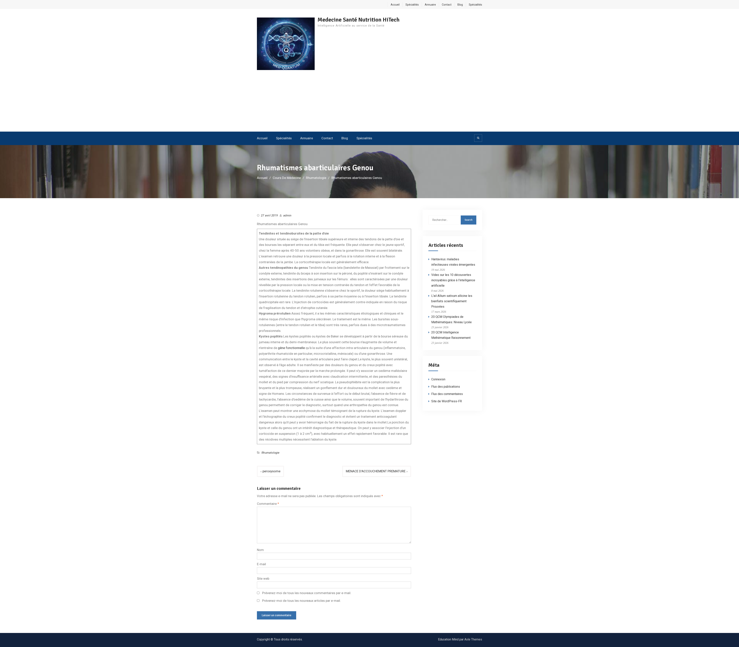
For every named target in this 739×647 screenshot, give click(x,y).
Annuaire (430, 4)
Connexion (438, 379)
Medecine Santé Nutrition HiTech (359, 19)
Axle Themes (473, 639)
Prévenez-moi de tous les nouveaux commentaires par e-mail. (306, 593)
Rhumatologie (270, 452)
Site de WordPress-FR (446, 401)
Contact (446, 4)
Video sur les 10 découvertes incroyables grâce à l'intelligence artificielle (453, 280)
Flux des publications (445, 386)
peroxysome (271, 471)
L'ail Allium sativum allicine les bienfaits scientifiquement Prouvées (451, 301)
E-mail (261, 564)
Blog (460, 4)
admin (287, 215)
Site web (263, 578)
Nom (260, 550)
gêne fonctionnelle (291, 348)
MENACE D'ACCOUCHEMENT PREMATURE (375, 471)
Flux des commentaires (447, 394)
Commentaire (268, 504)
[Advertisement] (369, 103)
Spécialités (412, 4)
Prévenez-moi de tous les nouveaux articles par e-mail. (301, 601)
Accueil (395, 4)
